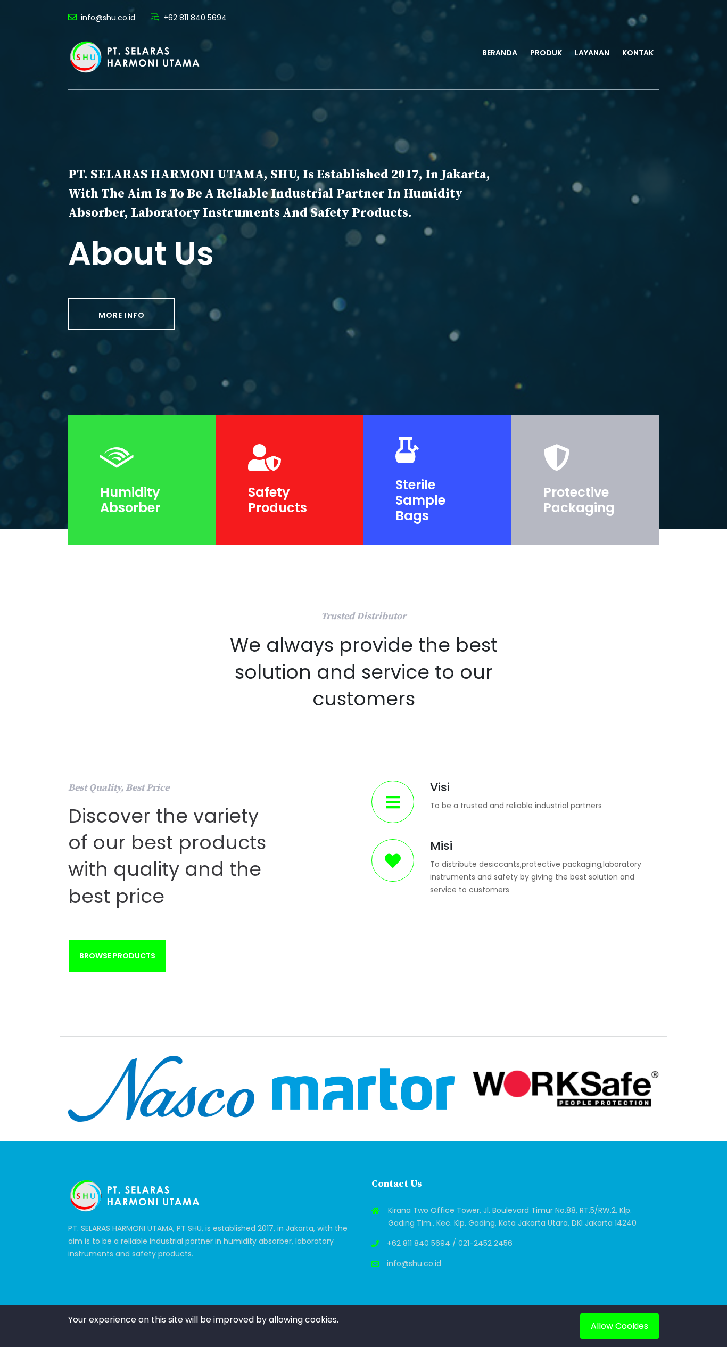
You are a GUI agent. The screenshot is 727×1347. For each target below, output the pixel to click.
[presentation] (65, 1089)
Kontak (638, 52)
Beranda (499, 52)
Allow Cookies (619, 1326)
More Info (121, 315)
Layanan (592, 52)
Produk (546, 52)
